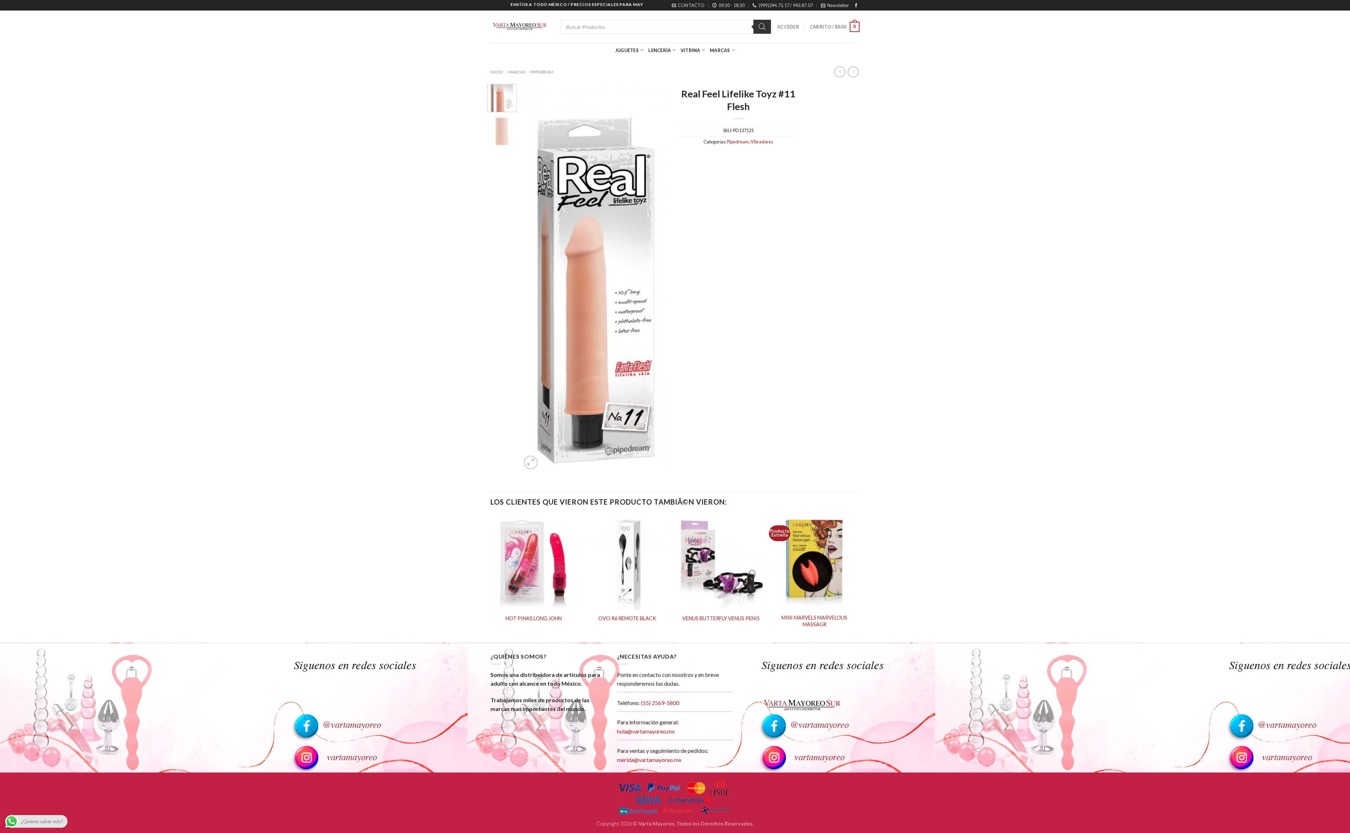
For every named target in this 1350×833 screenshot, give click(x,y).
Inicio (496, 72)
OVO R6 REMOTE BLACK (627, 618)
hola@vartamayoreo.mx (646, 731)
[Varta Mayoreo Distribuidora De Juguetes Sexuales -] (519, 26)
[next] (658, 277)
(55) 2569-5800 (660, 702)
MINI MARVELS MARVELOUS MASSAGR (814, 621)
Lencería (659, 50)
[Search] (762, 27)
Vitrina (690, 50)
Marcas (720, 50)
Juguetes (627, 50)
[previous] (533, 277)
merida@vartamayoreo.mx (649, 759)
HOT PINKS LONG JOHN (534, 618)
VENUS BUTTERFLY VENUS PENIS (721, 618)
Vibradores (762, 142)
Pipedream (542, 72)
